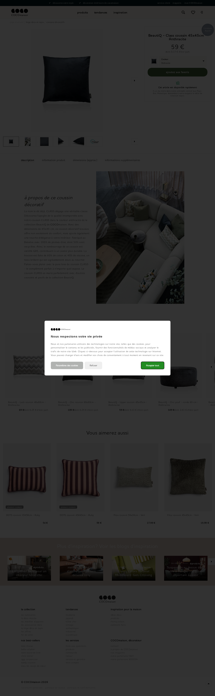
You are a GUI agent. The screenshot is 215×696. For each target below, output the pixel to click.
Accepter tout (152, 365)
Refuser (93, 365)
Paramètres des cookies (67, 365)
